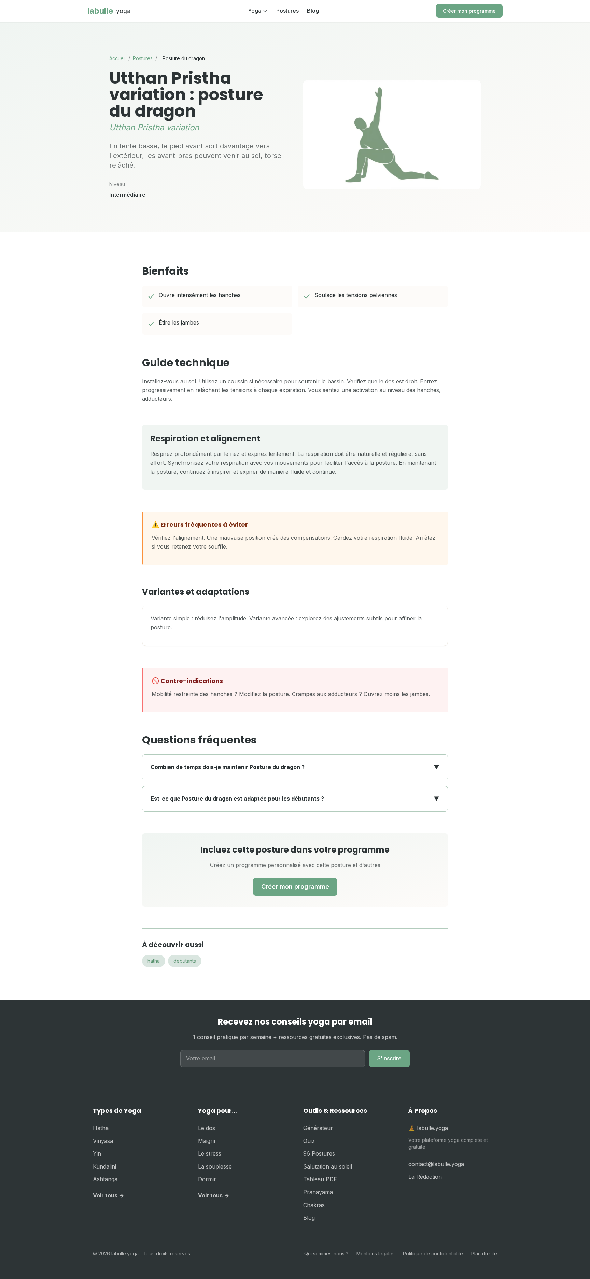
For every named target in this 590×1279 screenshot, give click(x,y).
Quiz (309, 1140)
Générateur (318, 1127)
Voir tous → (108, 1195)
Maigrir (207, 1140)
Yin (97, 1153)
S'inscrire (389, 1058)
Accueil (117, 58)
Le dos (206, 1127)
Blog (313, 10)
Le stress (209, 1153)
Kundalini (104, 1166)
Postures (287, 10)
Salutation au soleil (327, 1166)
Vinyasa (103, 1140)
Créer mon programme (469, 11)
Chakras (314, 1205)
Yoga (254, 10)
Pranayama (318, 1192)
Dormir (207, 1179)
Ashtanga (105, 1179)
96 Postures (319, 1153)
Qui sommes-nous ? (326, 1253)
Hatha (101, 1127)
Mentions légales (375, 1253)
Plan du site (484, 1253)
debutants (184, 961)
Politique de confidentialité (433, 1253)
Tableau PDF (320, 1179)
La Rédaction (425, 1176)
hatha (154, 961)
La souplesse (215, 1166)
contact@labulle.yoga (436, 1164)
